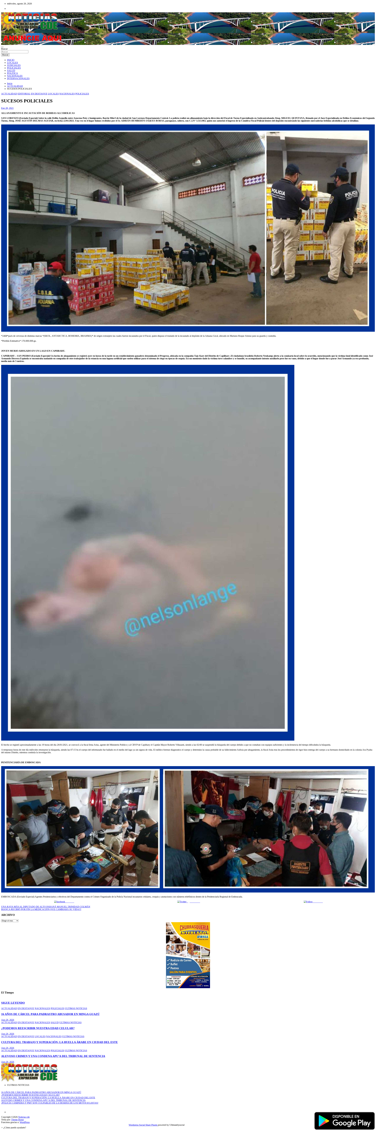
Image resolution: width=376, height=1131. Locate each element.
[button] (13, 1127)
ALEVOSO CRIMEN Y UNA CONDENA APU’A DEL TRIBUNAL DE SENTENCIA (53, 1056)
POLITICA (12, 73)
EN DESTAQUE (39, 93)
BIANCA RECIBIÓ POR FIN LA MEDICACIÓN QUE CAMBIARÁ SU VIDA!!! (41, 909)
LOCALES (12, 62)
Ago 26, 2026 (7, 1020)
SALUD (11, 70)
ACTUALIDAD (9, 93)
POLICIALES (14, 68)
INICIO (10, 60)
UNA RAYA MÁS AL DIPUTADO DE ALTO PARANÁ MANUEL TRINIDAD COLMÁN (45, 906)
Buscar (4, 49)
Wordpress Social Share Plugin (143, 1125)
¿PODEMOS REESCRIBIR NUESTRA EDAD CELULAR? (38, 1028)
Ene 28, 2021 (7, 108)
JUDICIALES (14, 65)
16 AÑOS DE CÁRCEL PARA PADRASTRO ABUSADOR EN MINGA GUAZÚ (50, 1014)
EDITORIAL (24, 93)
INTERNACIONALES (18, 78)
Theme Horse (17, 1119)
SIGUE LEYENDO (13, 1002)
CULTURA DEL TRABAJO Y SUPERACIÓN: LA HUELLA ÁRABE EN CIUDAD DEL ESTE (59, 1042)
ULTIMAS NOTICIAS (76, 1008)
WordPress (25, 1122)
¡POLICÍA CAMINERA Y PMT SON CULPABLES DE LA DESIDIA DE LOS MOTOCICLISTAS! (49, 1103)
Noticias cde (24, 1117)
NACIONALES (14, 76)
